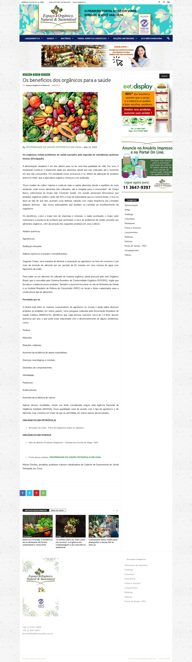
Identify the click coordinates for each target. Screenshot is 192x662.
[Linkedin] (168, 2)
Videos (50, 38)
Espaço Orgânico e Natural (38, 85)
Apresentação (131, 205)
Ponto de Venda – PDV (135, 246)
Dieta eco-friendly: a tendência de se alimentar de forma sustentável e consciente (37, 542)
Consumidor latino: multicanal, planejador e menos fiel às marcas (103, 542)
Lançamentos (32, 38)
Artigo (36, 75)
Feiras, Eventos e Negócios (92, 38)
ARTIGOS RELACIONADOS (36, 510)
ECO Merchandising (151, 38)
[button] (168, 38)
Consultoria (129, 579)
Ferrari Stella (164, 658)
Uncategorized (131, 250)
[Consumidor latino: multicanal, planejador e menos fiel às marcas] (104, 526)
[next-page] (117, 510)
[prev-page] (113, 510)
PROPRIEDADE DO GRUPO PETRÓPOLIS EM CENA (53, 147)
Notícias (45, 75)
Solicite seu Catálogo (59, 2)
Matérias (66, 38)
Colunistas (130, 219)
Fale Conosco (79, 2)
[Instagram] (164, 2)
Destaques (27, 536)
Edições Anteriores (123, 38)
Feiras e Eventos (133, 228)
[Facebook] (159, 2)
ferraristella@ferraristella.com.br (37, 633)
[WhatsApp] (43, 493)
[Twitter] (30, 493)
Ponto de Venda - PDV (135, 601)
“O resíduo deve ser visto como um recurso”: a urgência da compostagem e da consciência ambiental (71, 543)
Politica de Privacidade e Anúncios (142, 658)
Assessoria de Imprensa (135, 565)
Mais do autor (57, 510)
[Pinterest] (36, 493)
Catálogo (129, 214)
